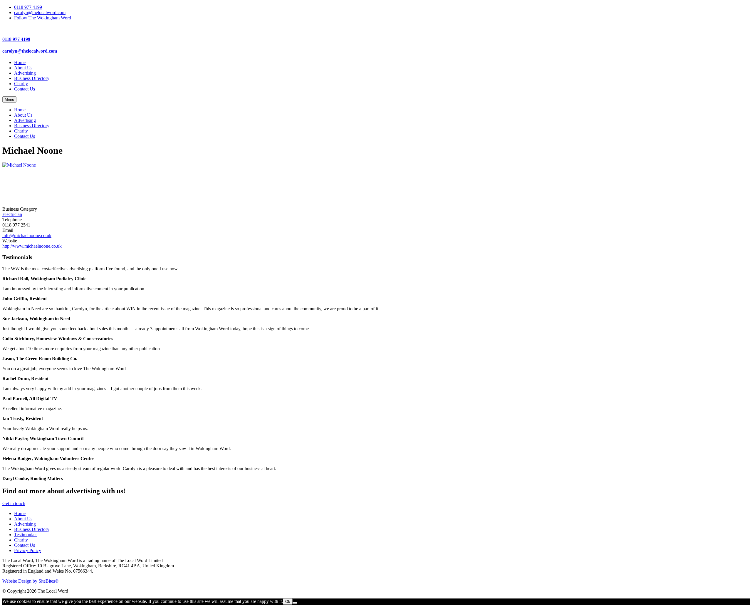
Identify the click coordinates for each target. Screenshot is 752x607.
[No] (295, 603)
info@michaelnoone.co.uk (26, 235)
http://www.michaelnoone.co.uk (32, 246)
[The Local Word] (376, 28)
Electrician (12, 214)
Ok (287, 601)
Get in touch (13, 503)
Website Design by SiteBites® (30, 581)
